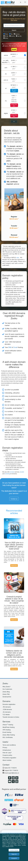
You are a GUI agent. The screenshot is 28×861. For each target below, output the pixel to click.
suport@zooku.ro (13, 773)
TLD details (6, 714)
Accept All (14, 858)
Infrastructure (7, 750)
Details (14, 49)
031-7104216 (12, 768)
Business (17, 34)
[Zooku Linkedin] (16, 781)
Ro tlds (6, 36)
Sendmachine (7, 697)
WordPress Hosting (9, 727)
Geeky (6, 38)
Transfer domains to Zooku (11, 717)
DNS (9, 347)
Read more (14, 565)
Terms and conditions (9, 745)
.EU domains (7, 712)
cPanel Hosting (8, 725)
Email (15, 347)
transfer (22, 472)
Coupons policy (7, 755)
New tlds (19, 36)
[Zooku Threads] (16, 778)
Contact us (14, 499)
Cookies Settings (14, 850)
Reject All (14, 854)
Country (12, 36)
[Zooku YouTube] (9, 781)
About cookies (7, 760)
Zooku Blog (6, 692)
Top (11, 34)
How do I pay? (7, 752)
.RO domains (7, 707)
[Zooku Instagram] (13, 778)
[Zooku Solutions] (7, 2)
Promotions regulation (9, 758)
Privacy (5, 747)
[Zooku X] (13, 781)
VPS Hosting (6, 730)
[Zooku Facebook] (9, 778)
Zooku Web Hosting (9, 735)
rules (17, 257)
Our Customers (7, 689)
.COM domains (7, 709)
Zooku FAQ (6, 694)
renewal (12, 472)
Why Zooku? (6, 686)
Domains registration (9, 704)
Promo (6, 34)
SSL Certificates (8, 737)
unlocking (7, 474)
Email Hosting (7, 732)
